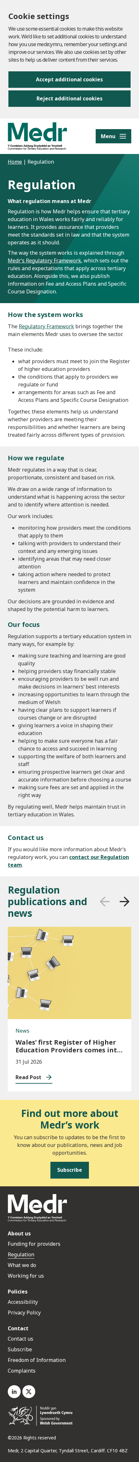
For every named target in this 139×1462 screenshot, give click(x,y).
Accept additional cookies (69, 79)
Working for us (26, 1275)
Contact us (20, 1338)
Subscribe (20, 1349)
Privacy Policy (24, 1312)
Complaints (22, 1370)
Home (15, 161)
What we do (22, 1265)
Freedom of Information (37, 1360)
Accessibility (23, 1301)
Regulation (21, 1254)
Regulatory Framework (46, 326)
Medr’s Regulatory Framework (44, 260)
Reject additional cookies (69, 98)
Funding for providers (34, 1243)
